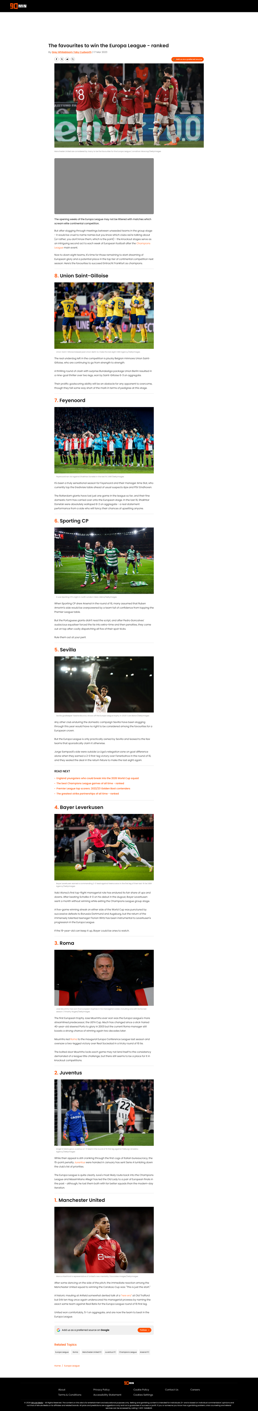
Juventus (79, 1162)
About (61, 1389)
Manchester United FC (92, 1352)
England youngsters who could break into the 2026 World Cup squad (97, 778)
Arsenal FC (144, 1352)
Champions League (128, 1352)
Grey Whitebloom (62, 52)
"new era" (126, 1295)
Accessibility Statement (107, 1395)
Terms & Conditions (69, 1395)
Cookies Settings (143, 1395)
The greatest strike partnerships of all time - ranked (87, 793)
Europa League (62, 1352)
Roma (73, 1039)
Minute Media (37, 1402)
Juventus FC (110, 1352)
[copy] (73, 59)
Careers (195, 1389)
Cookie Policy (141, 1389)
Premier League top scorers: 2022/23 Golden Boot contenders (93, 788)
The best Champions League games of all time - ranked (90, 783)
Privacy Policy (101, 1389)
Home (57, 1365)
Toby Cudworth (82, 52)
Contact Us (171, 1389)
